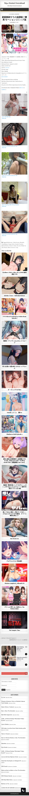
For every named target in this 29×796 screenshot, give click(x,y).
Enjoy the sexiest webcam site (9, 146)
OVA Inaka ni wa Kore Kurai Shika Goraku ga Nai (13, 728)
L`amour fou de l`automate (8, 787)
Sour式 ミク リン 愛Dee (14, 412)
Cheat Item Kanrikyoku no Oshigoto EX (11, 760)
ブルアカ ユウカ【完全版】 (14, 561)
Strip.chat (4, 31)
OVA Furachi (4, 766)
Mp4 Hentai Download (14, 3)
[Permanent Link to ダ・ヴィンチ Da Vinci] (14, 379)
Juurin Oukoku (5, 724)
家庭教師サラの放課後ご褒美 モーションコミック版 (14, 18)
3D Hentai (12, 14)
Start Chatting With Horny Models (10, 204)
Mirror (21, 87)
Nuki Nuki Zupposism (6, 714)
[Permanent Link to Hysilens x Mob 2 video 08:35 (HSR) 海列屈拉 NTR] (14, 262)
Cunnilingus (5, 244)
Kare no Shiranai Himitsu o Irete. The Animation (13, 737)
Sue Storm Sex (14, 538)
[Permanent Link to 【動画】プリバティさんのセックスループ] (14, 330)
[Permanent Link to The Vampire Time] (14, 620)
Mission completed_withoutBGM (14, 583)
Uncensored (17, 256)
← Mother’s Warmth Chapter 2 (8, 638)
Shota (9, 247)
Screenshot (5, 76)
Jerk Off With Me (19, 30)
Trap (17, 247)
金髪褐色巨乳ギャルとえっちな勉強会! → (19, 639)
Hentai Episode (17, 302)
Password (4, 685)
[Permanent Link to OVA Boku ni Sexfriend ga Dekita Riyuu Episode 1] (14, 306)
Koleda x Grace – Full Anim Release (14, 295)
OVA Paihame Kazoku (6, 776)
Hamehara (3, 743)
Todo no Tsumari (5, 733)
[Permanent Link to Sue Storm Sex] (14, 527)
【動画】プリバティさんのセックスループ (14, 341)
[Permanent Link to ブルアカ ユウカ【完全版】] (14, 550)
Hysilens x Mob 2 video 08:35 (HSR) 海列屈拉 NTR (14, 273)
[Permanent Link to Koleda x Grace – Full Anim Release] (14, 285)
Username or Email (7, 681)
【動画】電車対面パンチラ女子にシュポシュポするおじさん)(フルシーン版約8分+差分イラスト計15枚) (14, 486)
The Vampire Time (14, 630)
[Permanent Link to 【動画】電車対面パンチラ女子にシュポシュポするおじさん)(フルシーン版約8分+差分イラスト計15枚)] (14, 474)
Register (8, 689)
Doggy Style (11, 244)
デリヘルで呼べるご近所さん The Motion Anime (14, 608)
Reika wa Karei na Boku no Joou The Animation (13, 770)
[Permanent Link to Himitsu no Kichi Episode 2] (14, 424)
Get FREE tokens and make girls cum (6, 30)
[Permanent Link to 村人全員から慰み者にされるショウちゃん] (14, 355)
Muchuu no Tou (5, 783)
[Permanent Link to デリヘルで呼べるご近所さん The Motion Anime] (14, 596)
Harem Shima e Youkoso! (7, 707)
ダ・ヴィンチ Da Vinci (14, 390)
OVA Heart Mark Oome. (7, 779)
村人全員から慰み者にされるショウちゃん (14, 367)
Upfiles (3, 89)
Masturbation (5, 245)
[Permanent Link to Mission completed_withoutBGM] (14, 573)
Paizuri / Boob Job (14, 245)
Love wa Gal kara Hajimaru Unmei (9, 756)
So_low (3, 697)
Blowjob (22, 242)
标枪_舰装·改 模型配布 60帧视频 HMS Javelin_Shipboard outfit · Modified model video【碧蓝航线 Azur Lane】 (14, 460)
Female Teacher (19, 244)
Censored (17, 14)
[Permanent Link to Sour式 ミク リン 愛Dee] (14, 401)
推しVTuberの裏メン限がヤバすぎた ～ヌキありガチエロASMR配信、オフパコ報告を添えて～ (14, 513)
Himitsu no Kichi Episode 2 (14, 434)
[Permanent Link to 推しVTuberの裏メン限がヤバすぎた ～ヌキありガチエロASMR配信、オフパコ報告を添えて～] (14, 501)
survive (7, 67)
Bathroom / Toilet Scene (13, 242)
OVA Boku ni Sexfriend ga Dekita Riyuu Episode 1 (14, 317)
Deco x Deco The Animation (8, 711)
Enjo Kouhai (4, 747)
